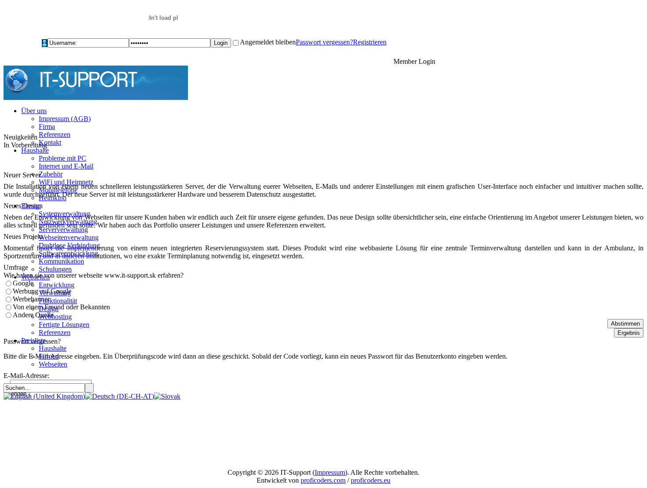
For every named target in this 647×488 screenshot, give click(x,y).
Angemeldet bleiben (268, 42)
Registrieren (369, 42)
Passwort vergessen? (324, 42)
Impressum (330, 472)
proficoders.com (323, 480)
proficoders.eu (370, 480)
